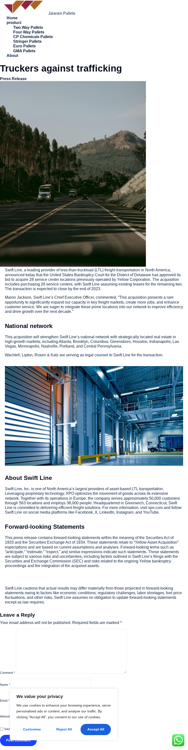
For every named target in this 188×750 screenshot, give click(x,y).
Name (5, 685)
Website (5, 716)
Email (5, 700)
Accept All (95, 729)
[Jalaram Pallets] (24, 13)
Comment (7, 672)
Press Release (13, 79)
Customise (32, 729)
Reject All (64, 729)
